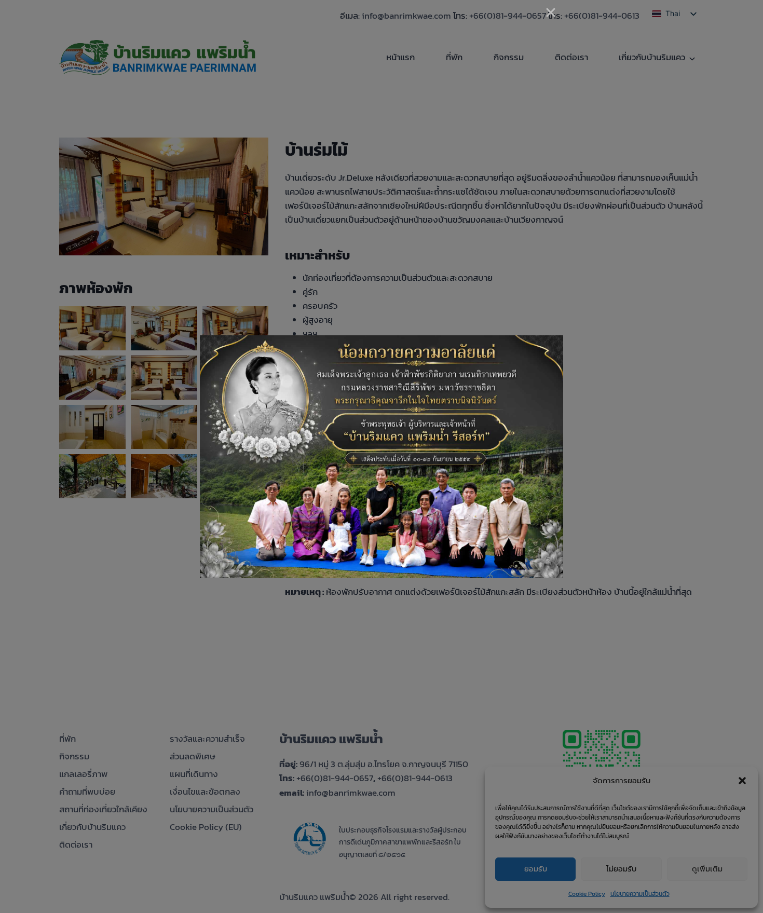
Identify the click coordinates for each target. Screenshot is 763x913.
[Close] (551, 12)
